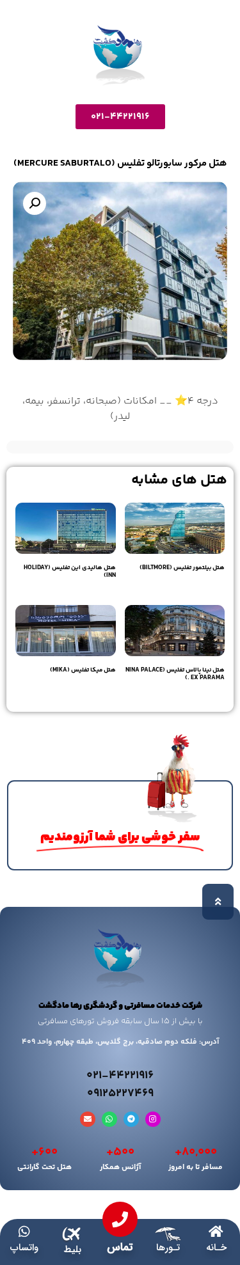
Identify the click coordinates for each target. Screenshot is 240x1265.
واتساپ (24, 1247)
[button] (34, 203)
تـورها (168, 1247)
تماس (120, 1247)
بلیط (72, 1249)
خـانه (216, 1247)
